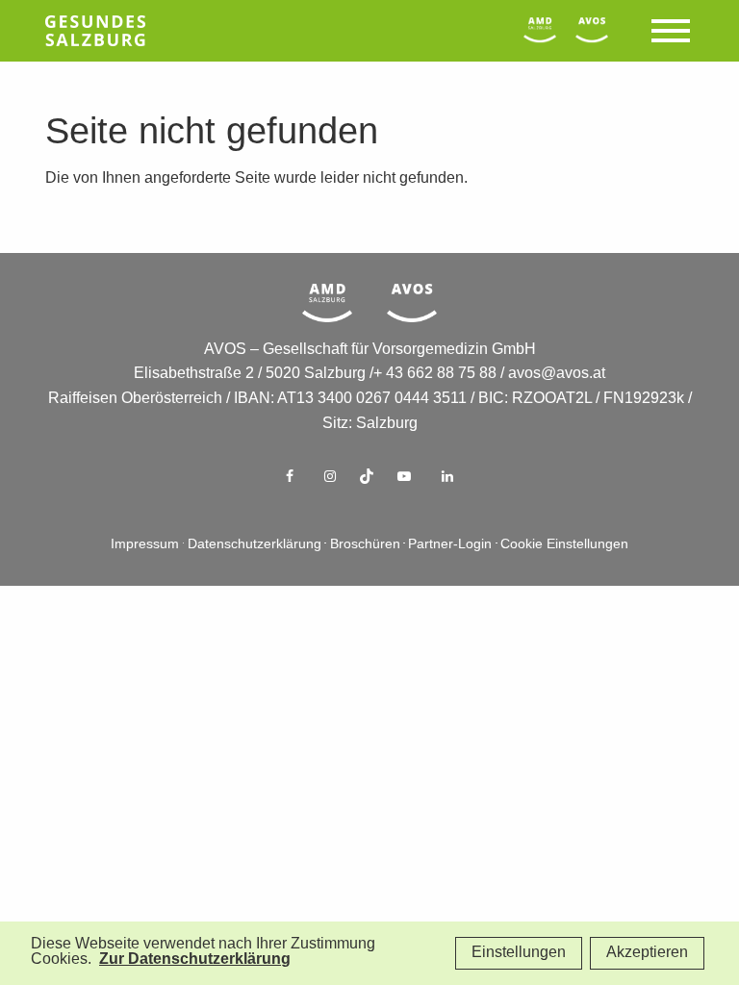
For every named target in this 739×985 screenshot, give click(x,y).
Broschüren (365, 545)
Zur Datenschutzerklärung (195, 959)
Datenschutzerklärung (254, 545)
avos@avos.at (556, 374)
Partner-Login (450, 545)
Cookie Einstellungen (564, 545)
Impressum (145, 545)
